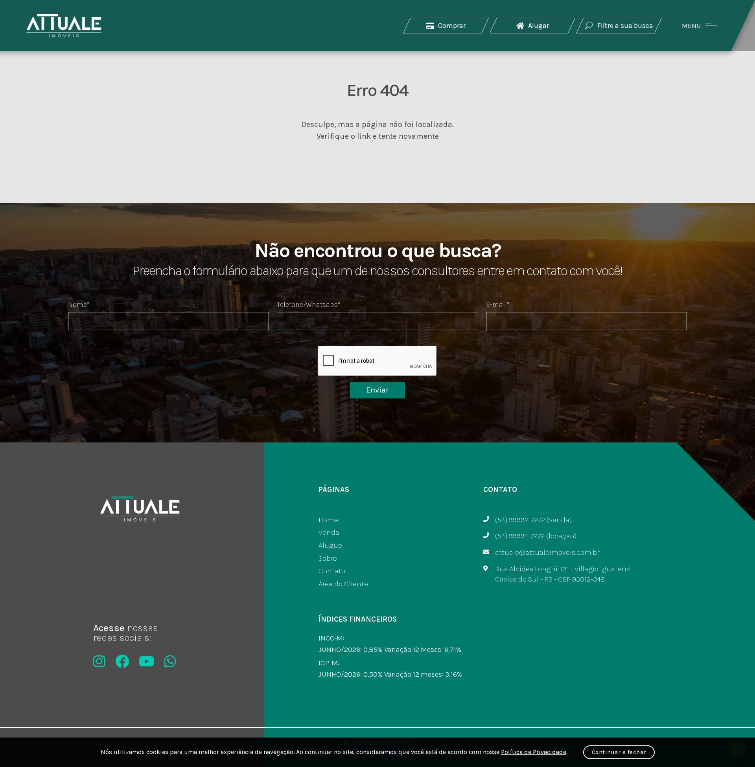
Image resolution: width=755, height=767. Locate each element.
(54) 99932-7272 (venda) (533, 520)
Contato (332, 571)
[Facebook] (122, 661)
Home (328, 520)
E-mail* (498, 304)
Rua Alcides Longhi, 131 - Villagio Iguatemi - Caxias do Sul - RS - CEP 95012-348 (565, 574)
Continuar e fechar (619, 752)
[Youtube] (146, 661)
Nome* (79, 304)
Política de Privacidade (533, 752)
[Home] (63, 25)
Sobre (328, 558)
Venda (329, 532)
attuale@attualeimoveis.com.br (547, 552)
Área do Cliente (343, 584)
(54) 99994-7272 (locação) (535, 536)
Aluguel (331, 545)
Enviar (377, 390)
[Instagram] (99, 661)
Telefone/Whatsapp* (309, 304)
